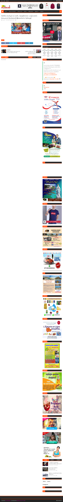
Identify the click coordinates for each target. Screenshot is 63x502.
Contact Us (7, 0)
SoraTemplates (8, 500)
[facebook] (57, 1)
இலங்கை (44, 481)
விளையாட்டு (20, 11)
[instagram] (61, 1)
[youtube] (60, 1)
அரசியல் (41, 11)
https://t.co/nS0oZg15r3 (49, 73)
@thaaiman (46, 87)
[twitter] (58, 1)
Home (2, 0)
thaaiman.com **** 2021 (21, 500)
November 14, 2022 (54, 79)
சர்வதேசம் (48, 481)
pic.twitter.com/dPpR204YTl (50, 74)
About (4, 0)
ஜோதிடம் (36, 11)
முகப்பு (6, 11)
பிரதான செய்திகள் (12, 11)
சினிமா (25, 11)
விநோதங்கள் (30, 11)
